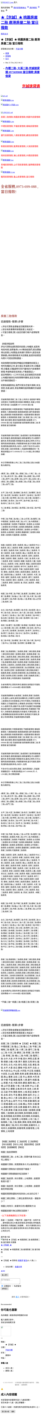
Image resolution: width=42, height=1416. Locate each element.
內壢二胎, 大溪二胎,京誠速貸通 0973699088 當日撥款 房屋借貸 (22, 72)
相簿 (7, 53)
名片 (7, 59)
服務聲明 (24, 1385)
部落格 (8, 56)
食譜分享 (18, 1267)
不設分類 (19, 49)
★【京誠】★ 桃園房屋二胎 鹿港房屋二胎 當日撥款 (20, 22)
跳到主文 (4, 34)
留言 (25, 1260)
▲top (3, 1271)
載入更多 (5, 1275)
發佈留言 (5, 1289)
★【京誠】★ (6, 1245)
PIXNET (10, 1382)
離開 (12, 1411)
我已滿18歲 (5, 1411)
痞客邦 (20, 1260)
